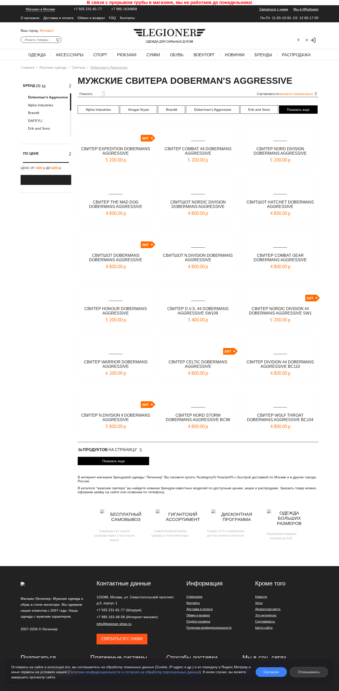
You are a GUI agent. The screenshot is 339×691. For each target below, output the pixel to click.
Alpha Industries (40, 105)
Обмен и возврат (91, 18)
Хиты (259, 603)
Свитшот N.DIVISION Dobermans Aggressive (198, 257)
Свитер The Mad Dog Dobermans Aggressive (115, 204)
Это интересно (265, 615)
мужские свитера (111, 488)
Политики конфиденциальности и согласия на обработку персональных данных (134, 672)
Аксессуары (69, 55)
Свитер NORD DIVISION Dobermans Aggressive (280, 151)
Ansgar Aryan (138, 110)
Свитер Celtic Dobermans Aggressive (198, 364)
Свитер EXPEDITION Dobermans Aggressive (115, 151)
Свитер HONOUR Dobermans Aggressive (115, 311)
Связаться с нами (273, 9)
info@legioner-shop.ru (114, 624)
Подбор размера (198, 621)
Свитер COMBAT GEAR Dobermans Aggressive (280, 257)
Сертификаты (265, 621)
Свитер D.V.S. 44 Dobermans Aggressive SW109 (198, 311)
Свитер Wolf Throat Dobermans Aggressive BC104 (280, 417)
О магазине (30, 18)
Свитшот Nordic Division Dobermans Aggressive (198, 204)
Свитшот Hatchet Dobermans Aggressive (280, 204)
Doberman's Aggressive (47, 97)
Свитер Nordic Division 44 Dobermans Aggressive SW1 (280, 311)
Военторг (204, 55)
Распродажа (296, 55)
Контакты (127, 18)
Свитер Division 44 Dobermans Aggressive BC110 (280, 364)
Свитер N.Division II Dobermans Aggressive (115, 417)
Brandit (33, 113)
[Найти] (57, 39)
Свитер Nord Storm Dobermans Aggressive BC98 (198, 417)
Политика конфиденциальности (209, 628)
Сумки (153, 55)
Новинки (235, 55)
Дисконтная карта (267, 609)
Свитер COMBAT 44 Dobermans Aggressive (198, 151)
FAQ (112, 18)
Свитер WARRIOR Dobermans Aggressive (116, 364)
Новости (261, 597)
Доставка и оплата (58, 18)
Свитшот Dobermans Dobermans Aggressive (115, 257)
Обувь (177, 55)
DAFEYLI (34, 121)
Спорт (100, 55)
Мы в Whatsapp (305, 9)
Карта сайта (263, 628)
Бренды (263, 55)
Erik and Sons (38, 128)
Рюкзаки (126, 55)
